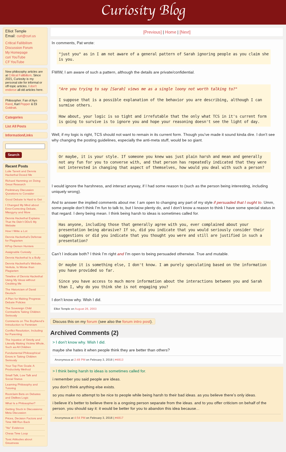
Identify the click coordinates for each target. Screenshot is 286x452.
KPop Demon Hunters (19, 246)
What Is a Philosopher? (20, 403)
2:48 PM (79, 359)
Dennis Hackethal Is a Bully (22, 257)
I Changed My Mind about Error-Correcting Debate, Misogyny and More (22, 208)
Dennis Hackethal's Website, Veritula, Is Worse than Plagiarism (23, 267)
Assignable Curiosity (18, 252)
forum (92, 321)
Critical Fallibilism (18, 43)
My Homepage (16, 53)
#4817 (119, 417)
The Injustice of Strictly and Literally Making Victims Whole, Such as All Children (25, 343)
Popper (25, 104)
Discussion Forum (19, 48)
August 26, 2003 (86, 308)
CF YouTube (14, 62)
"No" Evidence (14, 427)
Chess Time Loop (16, 433)
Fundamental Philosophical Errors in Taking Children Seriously (22, 356)
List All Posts (15, 126)
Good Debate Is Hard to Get (23, 199)
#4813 (119, 359)
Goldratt (10, 107)
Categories (14, 117)
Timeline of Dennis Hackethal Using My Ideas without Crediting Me (24, 280)
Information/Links (19, 135)
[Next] (185, 32)
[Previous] (153, 32)
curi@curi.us (26, 36)
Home (170, 32)
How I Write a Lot (16, 231)
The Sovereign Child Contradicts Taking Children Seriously (22, 312)
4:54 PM (79, 417)
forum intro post (136, 321)
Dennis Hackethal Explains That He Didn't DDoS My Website (22, 222)
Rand (9, 104)
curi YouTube (15, 57)
